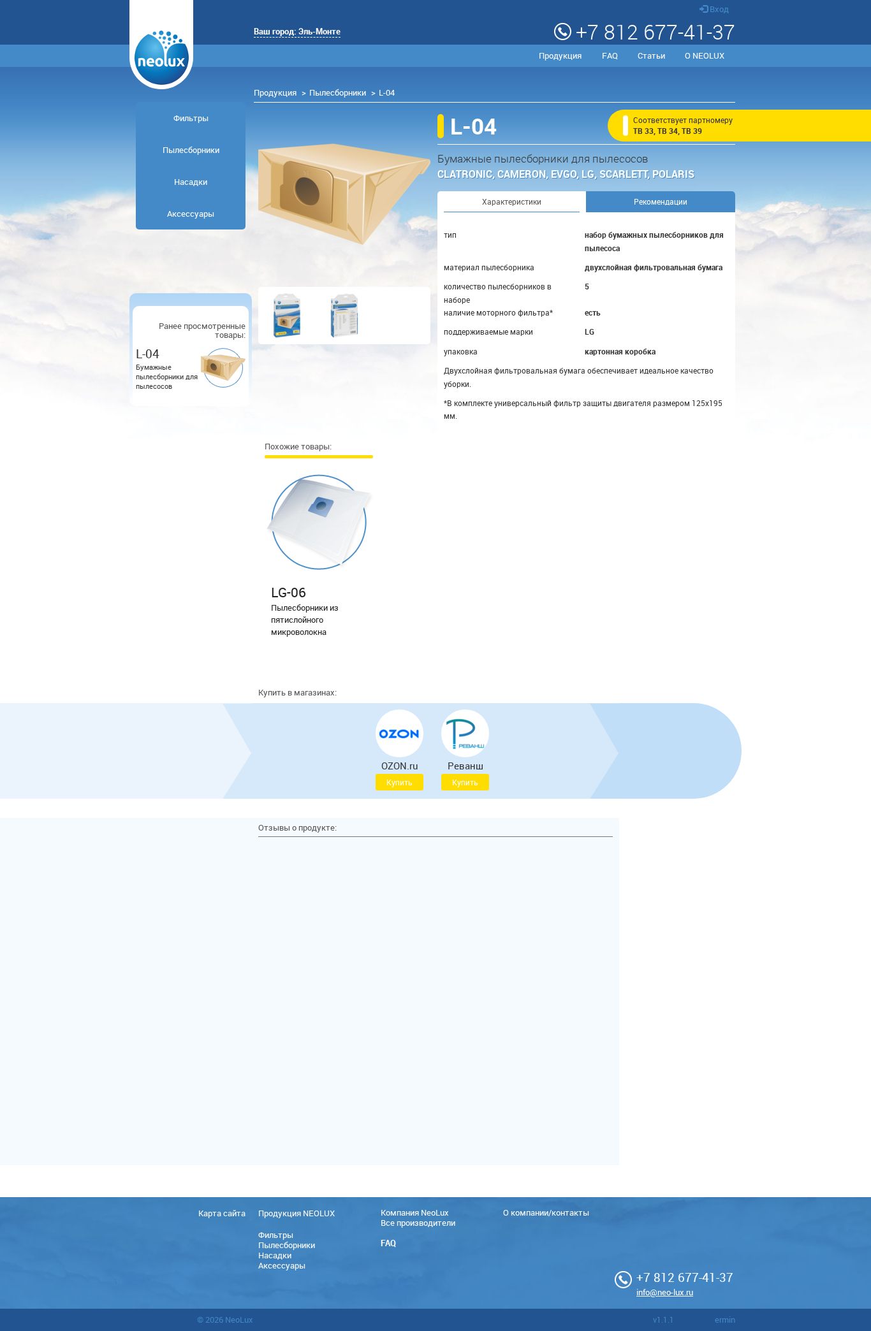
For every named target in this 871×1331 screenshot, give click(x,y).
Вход (718, 9)
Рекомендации (660, 201)
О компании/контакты (546, 1212)
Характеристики (511, 201)
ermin (725, 1319)
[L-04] (344, 194)
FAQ (610, 55)
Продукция (560, 55)
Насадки (190, 181)
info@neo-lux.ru (664, 1292)
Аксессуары (190, 213)
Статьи (651, 55)
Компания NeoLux (415, 1212)
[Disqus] (435, 1002)
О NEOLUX (704, 55)
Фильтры (191, 118)
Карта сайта (221, 1213)
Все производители (418, 1222)
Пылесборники (337, 92)
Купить (399, 782)
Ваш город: (297, 31)
